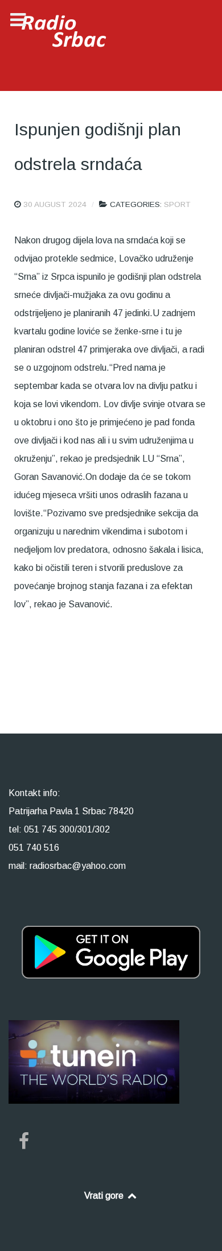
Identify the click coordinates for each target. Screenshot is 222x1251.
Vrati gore (105, 1195)
